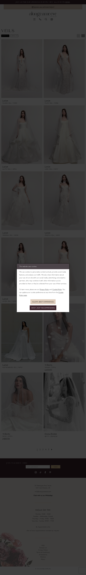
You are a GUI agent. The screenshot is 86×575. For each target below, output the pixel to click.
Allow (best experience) (43, 302)
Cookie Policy (57, 289)
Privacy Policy (44, 289)
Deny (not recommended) (43, 308)
